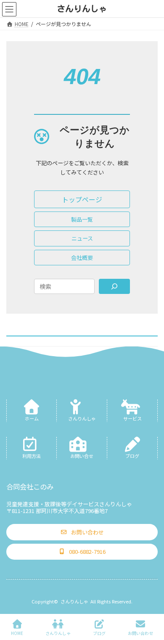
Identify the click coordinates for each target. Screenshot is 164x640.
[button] (82, 199)
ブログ (99, 633)
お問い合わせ (140, 633)
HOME (17, 633)
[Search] (114, 286)
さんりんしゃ (74, 601)
